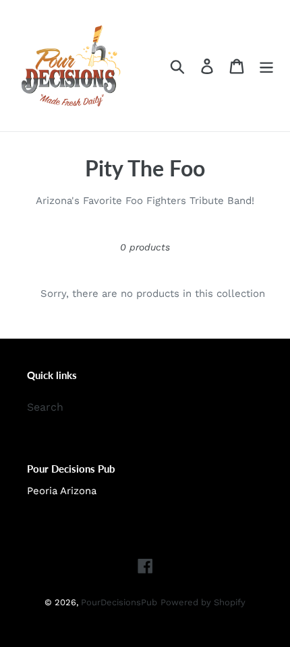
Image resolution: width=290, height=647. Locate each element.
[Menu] (266, 65)
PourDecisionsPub (119, 602)
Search (45, 407)
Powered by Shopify (203, 602)
